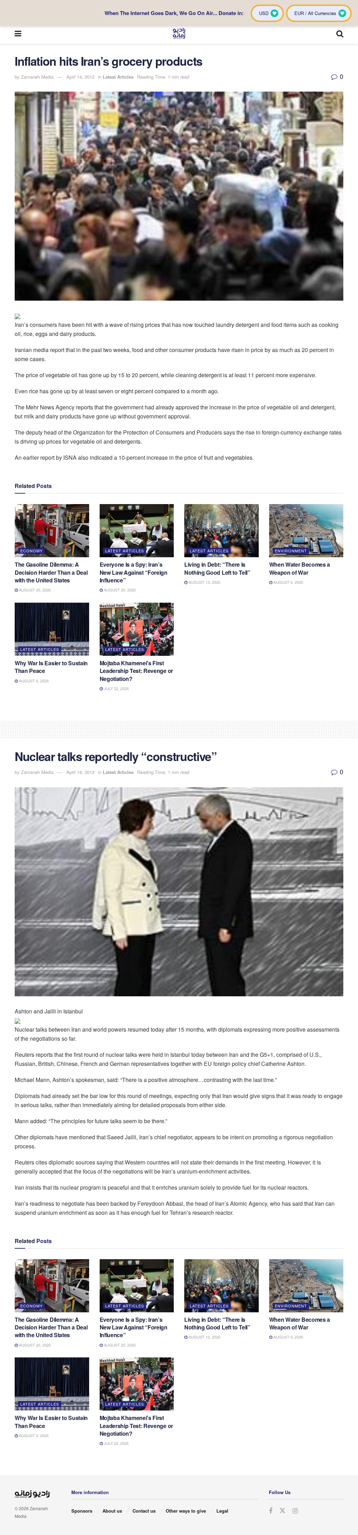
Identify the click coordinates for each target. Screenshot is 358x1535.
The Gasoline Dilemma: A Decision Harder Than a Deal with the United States (51, 572)
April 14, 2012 (80, 76)
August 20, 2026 (34, 590)
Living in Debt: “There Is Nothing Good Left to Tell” (217, 568)
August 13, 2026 (203, 582)
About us (112, 1510)
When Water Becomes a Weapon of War (299, 568)
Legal (222, 1510)
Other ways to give (186, 1510)
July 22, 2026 (116, 688)
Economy (31, 550)
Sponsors (81, 1510)
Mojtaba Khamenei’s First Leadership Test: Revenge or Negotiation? (136, 671)
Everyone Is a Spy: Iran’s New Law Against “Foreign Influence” (133, 572)
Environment (291, 550)
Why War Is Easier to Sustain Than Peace (51, 667)
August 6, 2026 (287, 582)
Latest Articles (118, 76)
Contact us (144, 1510)
